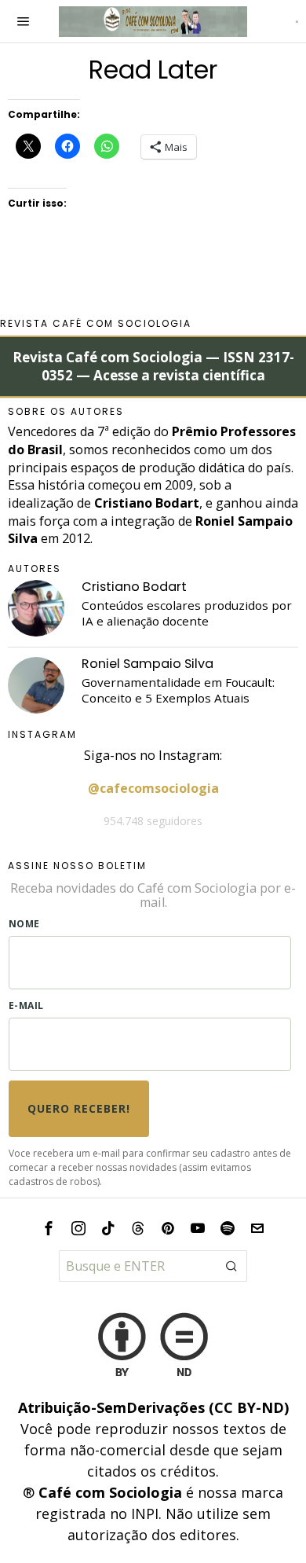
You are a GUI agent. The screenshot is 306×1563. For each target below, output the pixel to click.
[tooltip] (36, 608)
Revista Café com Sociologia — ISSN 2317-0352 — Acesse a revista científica (153, 366)
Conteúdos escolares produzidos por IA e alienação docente (187, 613)
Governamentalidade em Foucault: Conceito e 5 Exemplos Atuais (178, 690)
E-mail (26, 1005)
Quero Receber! (78, 1108)
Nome (24, 923)
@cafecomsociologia (153, 788)
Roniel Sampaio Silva (147, 664)
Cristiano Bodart (134, 587)
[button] (231, 1266)
